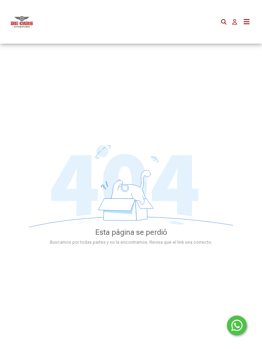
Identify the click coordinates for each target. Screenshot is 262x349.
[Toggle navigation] (246, 22)
